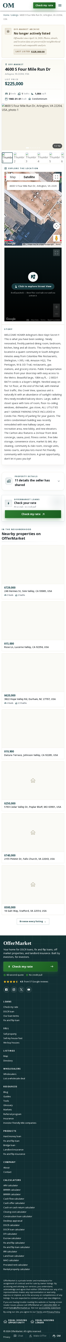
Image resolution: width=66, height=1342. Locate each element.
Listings (14, 15)
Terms (58, 244)
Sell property (10, 1033)
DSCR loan (8, 1011)
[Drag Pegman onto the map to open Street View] (56, 238)
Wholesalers (9, 1074)
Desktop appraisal (12, 1220)
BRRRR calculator (12, 1189)
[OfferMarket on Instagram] (14, 990)
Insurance (8, 1118)
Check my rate (44, 5)
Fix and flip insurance (14, 1153)
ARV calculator (10, 1185)
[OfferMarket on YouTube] (29, 990)
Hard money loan (12, 1136)
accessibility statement (49, 1308)
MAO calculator (11, 1260)
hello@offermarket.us (19, 1308)
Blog (5, 1092)
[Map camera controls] (56, 226)
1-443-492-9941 (49, 1305)
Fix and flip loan (11, 1020)
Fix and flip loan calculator (16, 1247)
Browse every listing (33, 921)
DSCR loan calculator (14, 1229)
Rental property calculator (16, 1269)
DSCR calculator (11, 1225)
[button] (33, 284)
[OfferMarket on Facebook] (6, 990)
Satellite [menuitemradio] (29, 177)
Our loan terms (11, 1015)
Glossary (8, 1105)
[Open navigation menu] (60, 5)
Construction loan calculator (17, 1216)
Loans (7, 1001)
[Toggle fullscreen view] (56, 177)
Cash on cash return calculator (19, 1207)
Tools (6, 1100)
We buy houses (11, 1042)
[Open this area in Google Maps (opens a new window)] (10, 243)
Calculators (12, 1180)
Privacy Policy (53, 1312)
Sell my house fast (12, 1038)
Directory (8, 1060)
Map (5, 1056)
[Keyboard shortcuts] (24, 244)
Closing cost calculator (14, 1211)
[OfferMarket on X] (21, 990)
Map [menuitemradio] (13, 177)
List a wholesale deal (14, 1078)
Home (6, 15)
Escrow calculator (12, 1238)
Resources (10, 1086)
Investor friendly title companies (19, 1122)
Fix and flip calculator (14, 1242)
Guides (7, 1096)
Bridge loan (9, 1145)
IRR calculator (10, 1251)
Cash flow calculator (13, 1198)
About (6, 1167)
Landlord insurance (13, 1149)
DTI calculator (10, 1233)
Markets (7, 1109)
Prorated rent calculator (15, 1264)
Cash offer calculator (14, 1203)
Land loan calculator (13, 1255)
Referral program (12, 1114)
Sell (6, 1028)
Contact (7, 1171)
